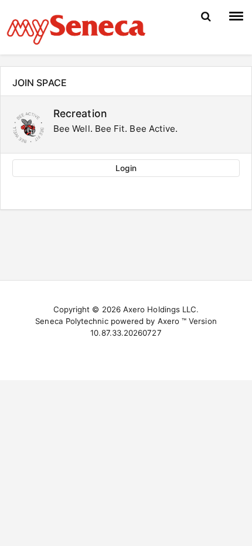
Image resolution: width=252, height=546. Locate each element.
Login (125, 168)
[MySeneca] (76, 28)
